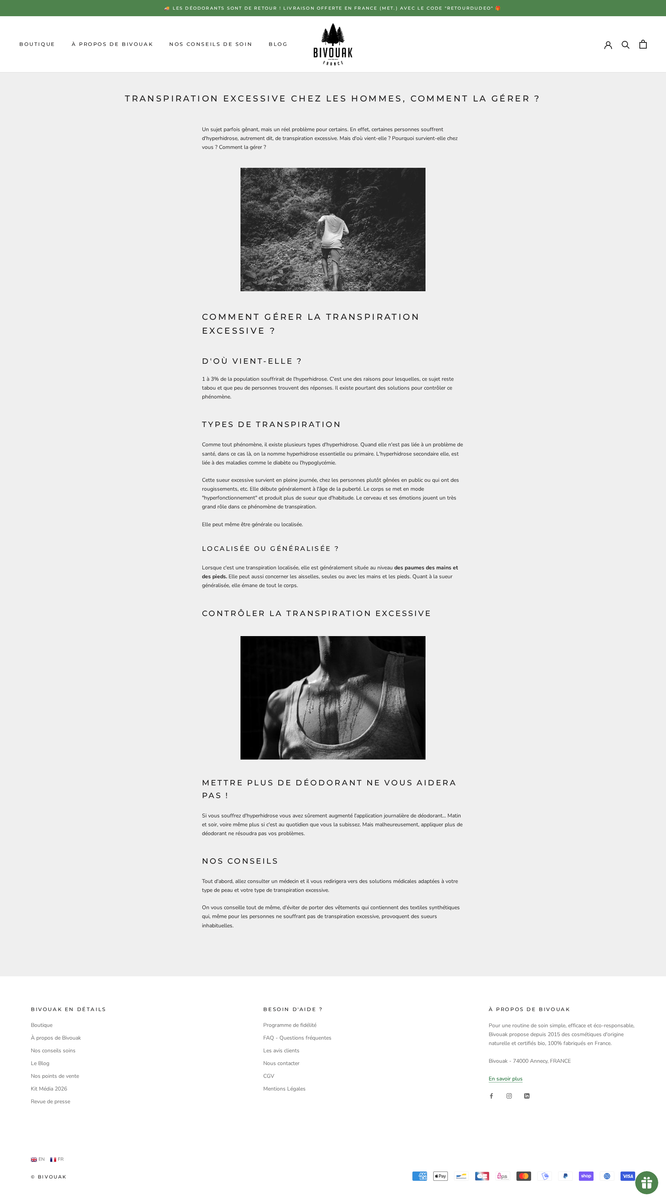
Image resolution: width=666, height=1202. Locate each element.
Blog (278, 44)
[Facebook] (491, 1095)
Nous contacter (281, 1063)
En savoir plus (506, 1078)
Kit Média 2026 (49, 1088)
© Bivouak (49, 1177)
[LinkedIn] (527, 1095)
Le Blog (40, 1063)
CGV (268, 1076)
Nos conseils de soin (210, 44)
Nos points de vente (55, 1076)
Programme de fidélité (289, 1025)
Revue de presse (50, 1101)
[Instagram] (509, 1095)
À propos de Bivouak (112, 44)
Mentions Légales (284, 1088)
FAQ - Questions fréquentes (297, 1038)
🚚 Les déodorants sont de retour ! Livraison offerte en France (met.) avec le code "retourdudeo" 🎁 (332, 8)
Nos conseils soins (53, 1050)
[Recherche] (626, 44)
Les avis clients (281, 1050)
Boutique (37, 44)
